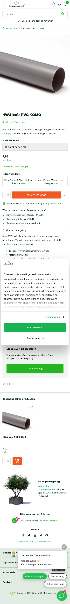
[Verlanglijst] (59, 4)
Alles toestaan (35, 327)
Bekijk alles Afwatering (13, 122)
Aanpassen (33, 338)
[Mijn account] (53, 4)
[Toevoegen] (17, 461)
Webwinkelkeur (50, 520)
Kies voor (23, 223)
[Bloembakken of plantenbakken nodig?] (17, 4)
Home (17, 28)
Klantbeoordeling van (20, 218)
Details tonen (52, 317)
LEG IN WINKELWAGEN (36, 195)
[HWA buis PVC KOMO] (17, 419)
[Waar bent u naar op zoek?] (63, 14)
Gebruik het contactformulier (46, 488)
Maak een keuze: (11, 140)
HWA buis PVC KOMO (14, 437)
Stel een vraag (35, 368)
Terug (8, 28)
